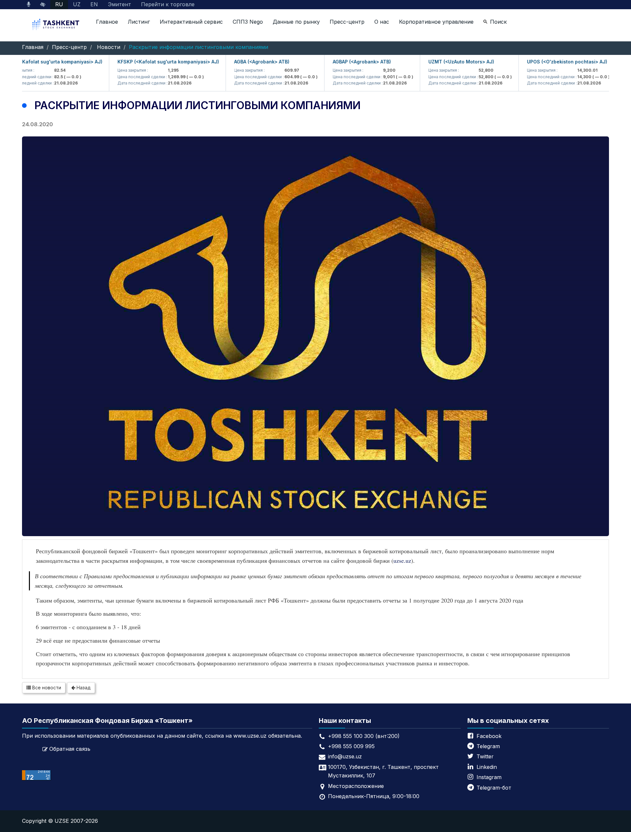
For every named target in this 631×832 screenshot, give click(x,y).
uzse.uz (402, 560)
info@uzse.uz (345, 756)
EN (94, 4)
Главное (107, 21)
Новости (108, 47)
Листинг (139, 21)
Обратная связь (69, 749)
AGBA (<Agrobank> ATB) (244, 61)
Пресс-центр (347, 21)
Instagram (489, 777)
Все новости (46, 687)
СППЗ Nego (248, 21)
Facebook (489, 736)
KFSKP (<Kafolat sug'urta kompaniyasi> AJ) (151, 61)
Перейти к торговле (168, 4)
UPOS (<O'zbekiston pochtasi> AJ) (550, 61)
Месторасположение (356, 786)
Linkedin (487, 767)
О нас (381, 21)
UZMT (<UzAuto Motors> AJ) (444, 61)
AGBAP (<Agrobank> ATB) (345, 61)
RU (59, 4)
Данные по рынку (296, 21)
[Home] (56, 25)
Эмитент (119, 4)
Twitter (485, 756)
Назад (83, 687)
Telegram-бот (494, 787)
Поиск (498, 21)
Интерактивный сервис (191, 21)
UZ (77, 4)
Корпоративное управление (436, 21)
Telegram (488, 746)
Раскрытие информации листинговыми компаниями (198, 47)
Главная (32, 47)
